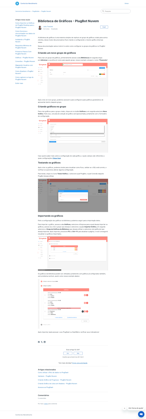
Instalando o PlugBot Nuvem (22, 41)
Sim (68, 353)
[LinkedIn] (44, 342)
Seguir (104, 27)
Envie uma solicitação (79, 363)
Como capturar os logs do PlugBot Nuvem (24, 78)
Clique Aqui (57, 158)
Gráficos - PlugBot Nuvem (24, 58)
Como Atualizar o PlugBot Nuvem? (24, 72)
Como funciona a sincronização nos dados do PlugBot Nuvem (25, 33)
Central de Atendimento (22, 11)
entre (46, 403)
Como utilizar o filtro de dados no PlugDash (53, 372)
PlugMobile (35, 11)
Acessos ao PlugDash (45, 387)
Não (78, 353)
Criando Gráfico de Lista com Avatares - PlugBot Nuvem (57, 383)
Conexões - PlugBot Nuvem (25, 61)
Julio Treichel (48, 26)
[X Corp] (42, 342)
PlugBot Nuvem (46, 11)
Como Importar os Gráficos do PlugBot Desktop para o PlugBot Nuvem (24, 25)
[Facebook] (39, 342)
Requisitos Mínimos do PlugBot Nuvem (23, 47)
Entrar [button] (127, 3)
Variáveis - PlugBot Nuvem (47, 376)
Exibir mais (19, 83)
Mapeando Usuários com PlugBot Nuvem (24, 66)
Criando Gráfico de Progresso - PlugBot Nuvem (54, 380)
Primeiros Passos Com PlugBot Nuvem (23, 53)
